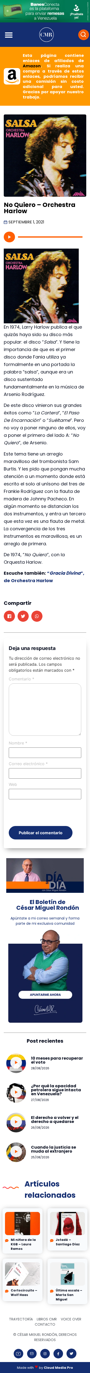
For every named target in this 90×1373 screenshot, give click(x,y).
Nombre (18, 743)
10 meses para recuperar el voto (57, 1060)
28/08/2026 (40, 1068)
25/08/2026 (40, 1157)
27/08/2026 (40, 1100)
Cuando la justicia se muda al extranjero (53, 1149)
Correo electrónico (28, 764)
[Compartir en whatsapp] (36, 616)
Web (13, 784)
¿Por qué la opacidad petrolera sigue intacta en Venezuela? (56, 1090)
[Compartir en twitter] (23, 616)
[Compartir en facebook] (9, 616)
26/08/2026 (40, 1127)
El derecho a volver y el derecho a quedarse (54, 1119)
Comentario (21, 679)
